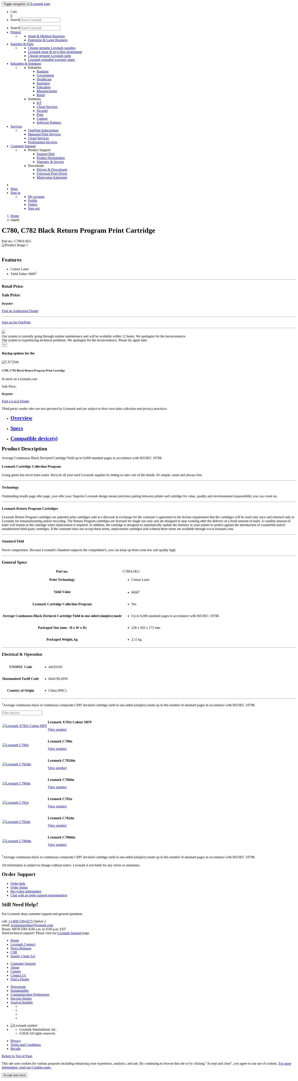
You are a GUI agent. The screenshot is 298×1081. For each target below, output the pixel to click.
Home (14, 216)
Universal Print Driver (52, 173)
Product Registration (51, 158)
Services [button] (16, 126)
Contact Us (18, 975)
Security (42, 111)
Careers (15, 971)
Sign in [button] (15, 193)
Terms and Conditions (25, 1045)
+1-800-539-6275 (20, 921)
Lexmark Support (69, 933)
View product (57, 729)
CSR (13, 952)
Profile (32, 200)
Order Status (19, 887)
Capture (42, 118)
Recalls (15, 1048)
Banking (42, 71)
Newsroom (18, 987)
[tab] (153, 418)
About (14, 967)
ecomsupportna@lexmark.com (32, 925)
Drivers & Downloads (52, 169)
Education (44, 87)
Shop (14, 189)
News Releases (20, 948)
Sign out (33, 208)
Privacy (15, 1041)
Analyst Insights (21, 1002)
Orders (32, 204)
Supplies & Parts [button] (21, 44)
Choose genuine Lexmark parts (49, 56)
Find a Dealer (19, 979)
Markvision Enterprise (52, 177)
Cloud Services (47, 107)
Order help (17, 883)
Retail (41, 95)
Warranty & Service (50, 162)
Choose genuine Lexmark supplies (51, 48)
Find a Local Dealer (15, 401)
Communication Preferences (29, 994)
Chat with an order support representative (38, 895)
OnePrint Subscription (43, 130)
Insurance (43, 83)
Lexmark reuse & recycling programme (55, 52)
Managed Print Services (44, 134)
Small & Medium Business (46, 36)
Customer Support (23, 963)
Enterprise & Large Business (47, 40)
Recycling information (25, 891)
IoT (39, 103)
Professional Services (42, 142)
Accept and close (14, 1075)
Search (15, 20)
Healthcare (44, 79)
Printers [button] (15, 32)
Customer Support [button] (23, 146)
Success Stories (21, 998)
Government (45, 75)
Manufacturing (47, 91)
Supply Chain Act (22, 956)
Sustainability (19, 990)
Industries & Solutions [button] (25, 63)
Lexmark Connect (22, 944)
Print (40, 114)
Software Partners (49, 122)
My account (36, 196)
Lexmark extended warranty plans (51, 60)
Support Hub (46, 154)
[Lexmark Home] (38, 4)
